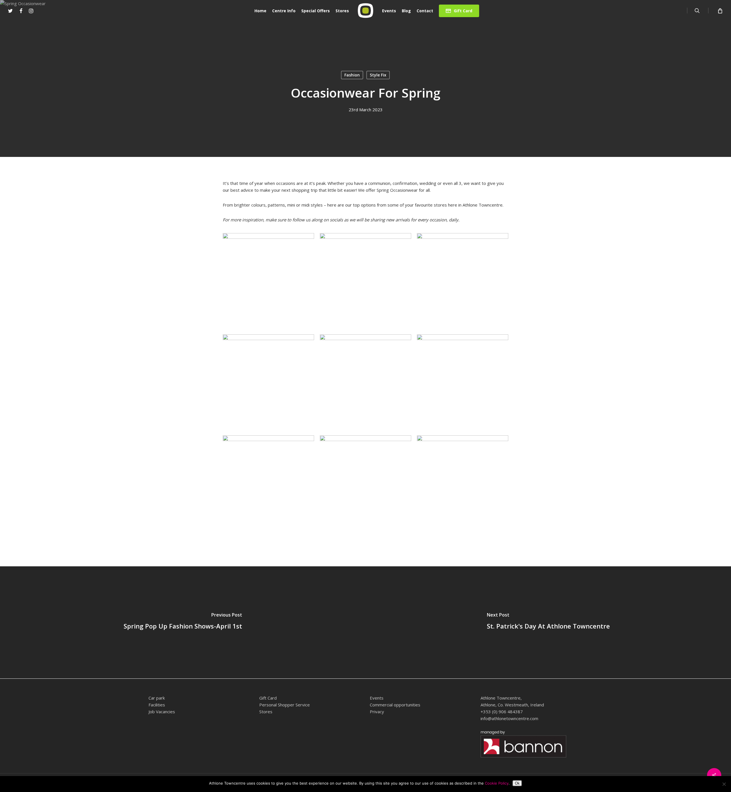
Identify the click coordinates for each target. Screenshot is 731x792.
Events (376, 698)
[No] (724, 784)
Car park (156, 698)
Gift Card (268, 698)
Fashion (352, 75)
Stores (265, 711)
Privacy (377, 711)
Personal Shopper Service (284, 705)
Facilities (156, 705)
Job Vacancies (161, 711)
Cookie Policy (497, 783)
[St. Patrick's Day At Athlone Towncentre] (548, 622)
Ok (517, 783)
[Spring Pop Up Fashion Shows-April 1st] (183, 622)
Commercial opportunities (395, 705)
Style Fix (378, 75)
